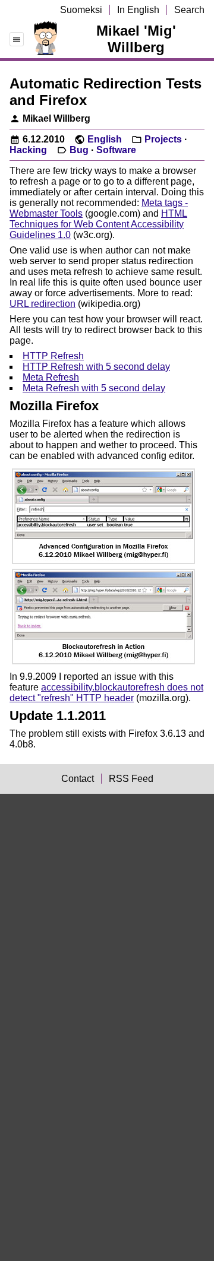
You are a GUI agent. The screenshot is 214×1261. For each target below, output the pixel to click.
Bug (79, 150)
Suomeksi (81, 10)
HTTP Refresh (53, 356)
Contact (77, 779)
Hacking (28, 150)
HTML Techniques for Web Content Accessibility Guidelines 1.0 (98, 224)
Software (116, 150)
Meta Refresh (51, 377)
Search (189, 10)
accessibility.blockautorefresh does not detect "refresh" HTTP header (106, 692)
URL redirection (42, 304)
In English (138, 10)
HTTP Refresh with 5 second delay (96, 367)
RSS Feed (131, 779)
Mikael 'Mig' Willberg (136, 39)
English (104, 139)
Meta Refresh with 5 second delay (94, 388)
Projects (163, 139)
